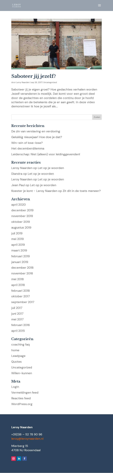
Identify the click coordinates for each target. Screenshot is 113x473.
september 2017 (22, 302)
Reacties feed (21, 398)
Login (15, 387)
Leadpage (18, 356)
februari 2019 (20, 256)
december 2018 (22, 268)
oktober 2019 (20, 222)
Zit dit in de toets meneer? (82, 191)
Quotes (16, 362)
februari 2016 (20, 325)
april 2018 (18, 285)
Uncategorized (50, 82)
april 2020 (18, 205)
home (15, 350)
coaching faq (20, 344)
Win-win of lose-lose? (27, 143)
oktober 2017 (20, 296)
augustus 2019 (21, 227)
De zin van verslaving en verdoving (35, 131)
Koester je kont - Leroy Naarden (34, 191)
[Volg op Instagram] (13, 458)
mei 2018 (17, 279)
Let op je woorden (51, 168)
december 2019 (22, 210)
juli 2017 (16, 308)
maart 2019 (19, 250)
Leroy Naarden (22, 82)
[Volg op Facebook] (24, 458)
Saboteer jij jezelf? (33, 76)
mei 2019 (17, 239)
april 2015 (18, 331)
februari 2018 (20, 291)
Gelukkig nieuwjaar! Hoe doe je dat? (36, 137)
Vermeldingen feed (24, 392)
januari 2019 (19, 262)
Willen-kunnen (21, 373)
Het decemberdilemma (27, 148)
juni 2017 (17, 314)
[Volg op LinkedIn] (19, 458)
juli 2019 (16, 233)
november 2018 (22, 273)
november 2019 (22, 216)
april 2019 (18, 245)
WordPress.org (21, 404)
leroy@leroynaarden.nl (27, 439)
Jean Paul (18, 185)
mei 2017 (17, 319)
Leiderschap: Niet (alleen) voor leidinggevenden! (45, 154)
